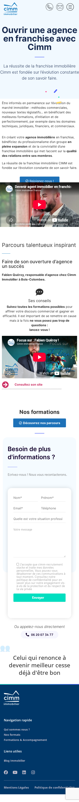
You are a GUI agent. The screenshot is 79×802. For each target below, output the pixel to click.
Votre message (22, 529)
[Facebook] (6, 772)
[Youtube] (15, 772)
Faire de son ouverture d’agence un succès (37, 264)
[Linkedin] (24, 772)
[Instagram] (33, 772)
